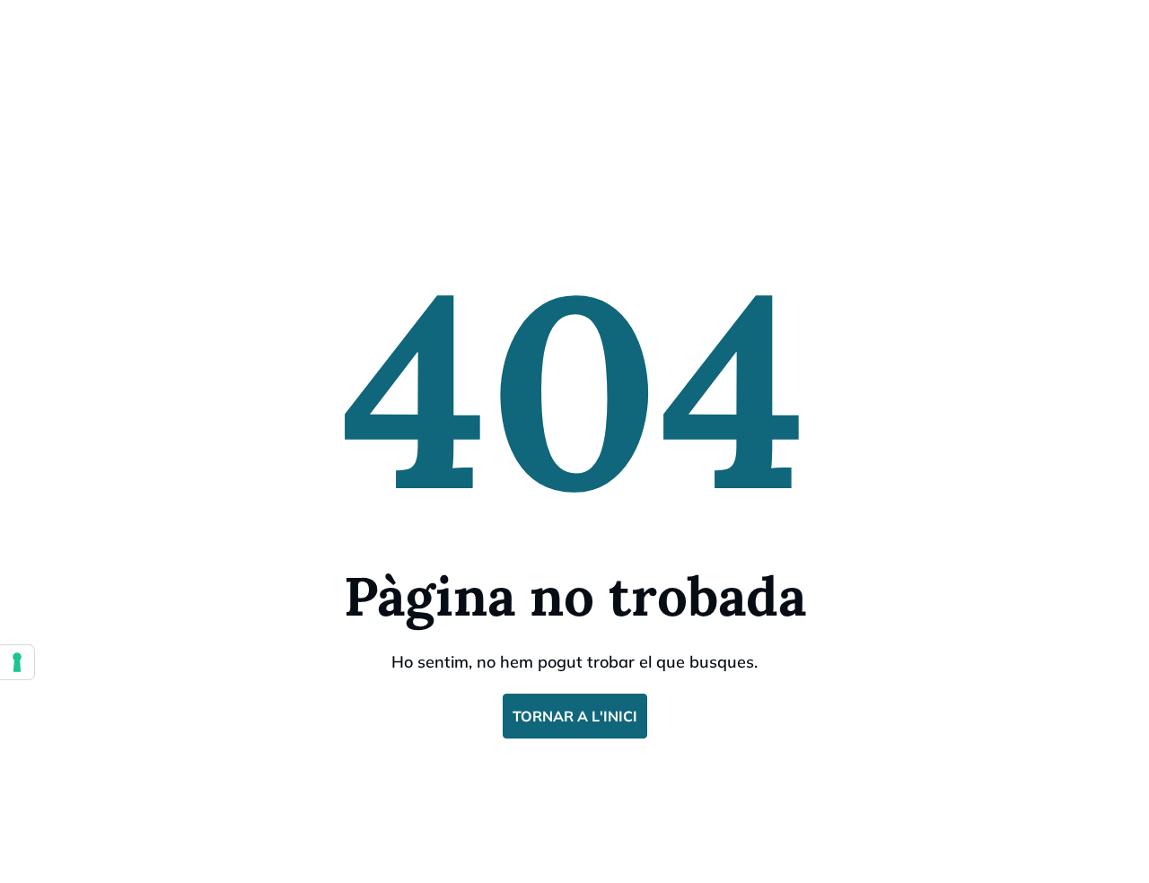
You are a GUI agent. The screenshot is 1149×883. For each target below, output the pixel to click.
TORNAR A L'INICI (575, 716)
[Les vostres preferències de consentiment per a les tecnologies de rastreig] (17, 662)
